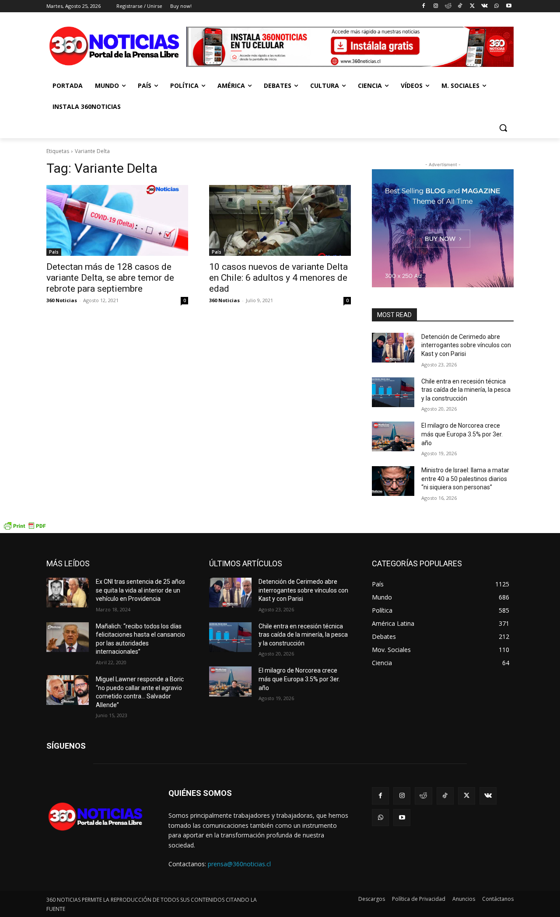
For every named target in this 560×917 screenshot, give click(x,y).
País (54, 252)
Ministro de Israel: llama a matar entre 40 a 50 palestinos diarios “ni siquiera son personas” (465, 479)
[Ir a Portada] (116, 47)
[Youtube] (509, 6)
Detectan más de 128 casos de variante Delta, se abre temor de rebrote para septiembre (110, 278)
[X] (472, 6)
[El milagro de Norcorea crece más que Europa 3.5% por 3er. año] (393, 436)
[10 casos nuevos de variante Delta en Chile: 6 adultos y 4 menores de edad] (280, 220)
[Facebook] (424, 6)
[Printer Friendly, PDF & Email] (24, 528)
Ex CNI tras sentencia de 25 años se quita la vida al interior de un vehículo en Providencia (140, 590)
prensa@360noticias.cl (239, 864)
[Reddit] (448, 6)
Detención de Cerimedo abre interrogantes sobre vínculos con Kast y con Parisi (466, 345)
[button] (503, 127)
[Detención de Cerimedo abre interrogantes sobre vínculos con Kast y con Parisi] (393, 348)
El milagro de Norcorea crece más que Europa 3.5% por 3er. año (462, 434)
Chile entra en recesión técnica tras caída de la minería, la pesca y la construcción (466, 390)
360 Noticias (61, 300)
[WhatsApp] (496, 6)
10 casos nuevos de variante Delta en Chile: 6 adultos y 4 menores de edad (278, 278)
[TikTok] (460, 6)
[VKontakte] (485, 6)
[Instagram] (435, 6)
